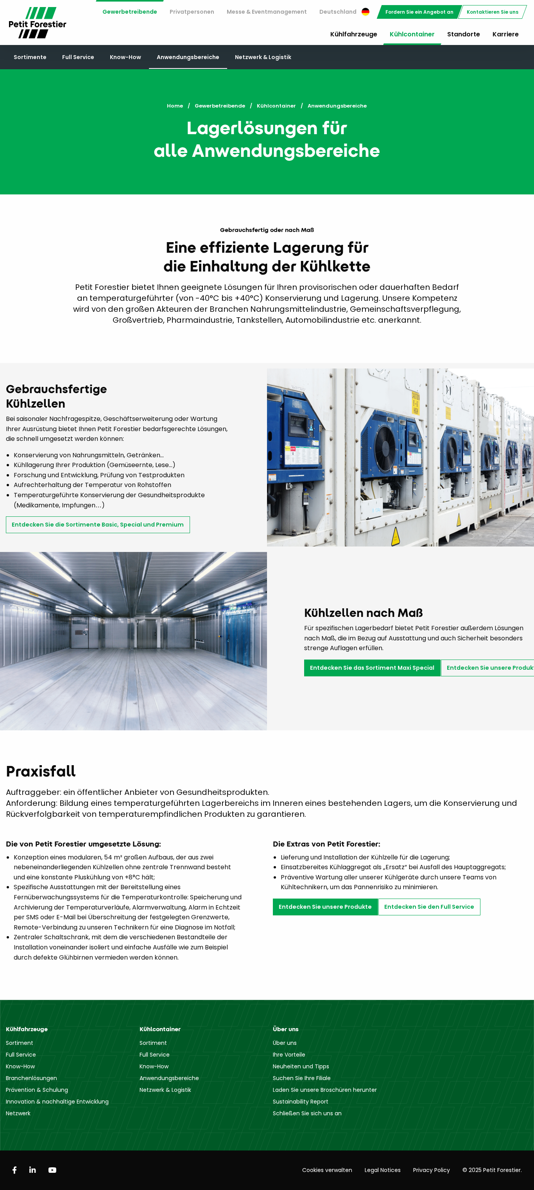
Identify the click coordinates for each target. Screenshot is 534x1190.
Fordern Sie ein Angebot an (419, 12)
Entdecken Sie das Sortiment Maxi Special (372, 668)
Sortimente (30, 57)
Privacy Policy (431, 1170)
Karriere (506, 34)
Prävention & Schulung (37, 1090)
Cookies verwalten (327, 1170)
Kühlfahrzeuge (353, 34)
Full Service (78, 57)
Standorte (463, 34)
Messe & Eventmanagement (267, 12)
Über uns (285, 1043)
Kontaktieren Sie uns (492, 12)
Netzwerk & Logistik (263, 57)
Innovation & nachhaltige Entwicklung (57, 1102)
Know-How (125, 57)
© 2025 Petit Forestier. (492, 1170)
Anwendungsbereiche (188, 57)
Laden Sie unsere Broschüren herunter (325, 1090)
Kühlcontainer (412, 34)
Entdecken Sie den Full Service (429, 907)
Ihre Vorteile (289, 1055)
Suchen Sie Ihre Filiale (302, 1078)
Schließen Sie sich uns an (307, 1113)
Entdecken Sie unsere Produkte (325, 907)
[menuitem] (129, 12)
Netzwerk (18, 1113)
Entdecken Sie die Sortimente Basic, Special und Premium (98, 524)
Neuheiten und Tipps (301, 1066)
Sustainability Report (300, 1102)
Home (175, 106)
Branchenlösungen (31, 1078)
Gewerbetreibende (129, 12)
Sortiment (19, 1043)
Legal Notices (383, 1170)
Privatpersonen (192, 12)
